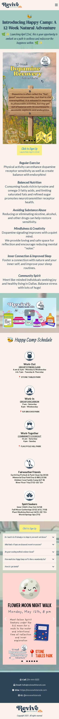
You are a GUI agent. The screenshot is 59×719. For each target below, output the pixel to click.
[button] (56, 5)
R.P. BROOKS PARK (31, 411)
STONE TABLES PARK (31, 377)
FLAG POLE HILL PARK (31, 446)
